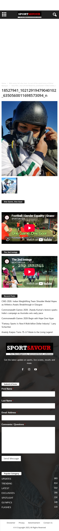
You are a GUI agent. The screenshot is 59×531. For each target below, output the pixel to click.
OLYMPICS (7, 502)
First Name (8, 389)
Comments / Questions (13, 424)
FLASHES (6, 507)
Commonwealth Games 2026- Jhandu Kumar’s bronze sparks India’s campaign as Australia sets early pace (29, 311)
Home (4, 83)
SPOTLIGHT (7, 498)
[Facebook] (23, 370)
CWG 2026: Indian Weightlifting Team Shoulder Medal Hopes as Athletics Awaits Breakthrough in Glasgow (29, 303)
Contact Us (48, 523)
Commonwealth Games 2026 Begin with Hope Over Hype (28, 318)
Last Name (7, 401)
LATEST (5, 488)
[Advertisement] (29, 5)
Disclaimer (11, 523)
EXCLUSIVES (8, 493)
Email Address (9, 412)
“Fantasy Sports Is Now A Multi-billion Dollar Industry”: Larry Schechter (29, 325)
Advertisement (34, 523)
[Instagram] (30, 370)
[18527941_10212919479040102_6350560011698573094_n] (29, 138)
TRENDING (7, 483)
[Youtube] (36, 370)
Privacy (22, 523)
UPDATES (6, 479)
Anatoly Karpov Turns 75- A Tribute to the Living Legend (27, 332)
